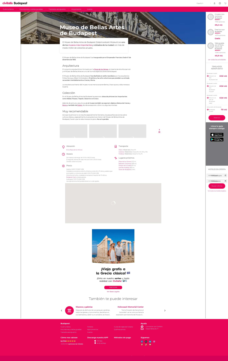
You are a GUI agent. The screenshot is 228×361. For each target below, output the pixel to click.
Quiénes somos (119, 329)
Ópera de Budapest (125, 169)
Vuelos (89, 9)
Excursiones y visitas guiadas (31, 9)
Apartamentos (92, 329)
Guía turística (8, 9)
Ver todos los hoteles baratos (217, 191)
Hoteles (90, 327)
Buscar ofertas (217, 186)
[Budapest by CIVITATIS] (8, 3)
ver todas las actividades (217, 59)
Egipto (79, 105)
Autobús (121, 152)
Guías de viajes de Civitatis (123, 327)
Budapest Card (71, 177)
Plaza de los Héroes (101, 69)
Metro (120, 150)
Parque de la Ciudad (125, 165)
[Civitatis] (65, 358)
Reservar (217, 118)
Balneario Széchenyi (125, 163)
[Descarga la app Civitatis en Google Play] (217, 139)
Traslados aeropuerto (57, 9)
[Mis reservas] (214, 3)
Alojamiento (76, 9)
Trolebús (121, 154)
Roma (64, 105)
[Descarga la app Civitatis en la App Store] (217, 135)
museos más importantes (80, 45)
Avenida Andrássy (124, 167)
